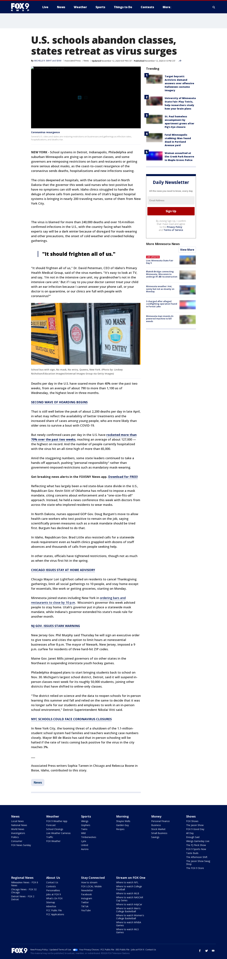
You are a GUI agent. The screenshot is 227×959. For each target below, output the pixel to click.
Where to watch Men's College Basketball (128, 910)
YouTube (86, 910)
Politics (15, 837)
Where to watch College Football (129, 888)
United (84, 845)
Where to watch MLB (127, 893)
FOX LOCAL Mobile (91, 886)
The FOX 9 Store (195, 868)
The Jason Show (195, 825)
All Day (190, 833)
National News (19, 825)
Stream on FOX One (130, 878)
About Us (53, 878)
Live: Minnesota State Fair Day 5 (159, 262)
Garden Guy (122, 825)
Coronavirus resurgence (45, 132)
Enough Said (192, 837)
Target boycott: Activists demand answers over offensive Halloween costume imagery (179, 83)
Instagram (86, 898)
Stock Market (158, 829)
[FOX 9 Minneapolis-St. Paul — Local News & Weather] (22, 7)
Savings (155, 837)
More (166, 7)
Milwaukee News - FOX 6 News (24, 884)
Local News (17, 821)
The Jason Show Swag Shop (198, 862)
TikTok (84, 906)
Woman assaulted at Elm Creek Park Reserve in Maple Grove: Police (179, 156)
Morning (122, 816)
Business (156, 825)
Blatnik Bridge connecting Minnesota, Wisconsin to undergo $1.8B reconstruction (161, 274)
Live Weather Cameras (58, 833)
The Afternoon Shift (196, 857)
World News (17, 829)
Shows (191, 816)
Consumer (16, 841)
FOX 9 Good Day (195, 829)
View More (187, 249)
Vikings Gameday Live (197, 841)
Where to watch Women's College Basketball (130, 917)
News (86, 60)
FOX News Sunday (21, 845)
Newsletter (87, 890)
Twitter (85, 902)
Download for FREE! (123, 477)
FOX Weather (53, 841)
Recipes (120, 829)
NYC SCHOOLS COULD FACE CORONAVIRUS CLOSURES (71, 719)
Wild (83, 833)
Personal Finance (160, 821)
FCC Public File (54, 910)
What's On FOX (54, 898)
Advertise (51, 906)
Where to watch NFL (127, 882)
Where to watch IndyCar (129, 904)
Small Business (159, 833)
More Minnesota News (163, 244)
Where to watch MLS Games (127, 931)
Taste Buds (192, 853)
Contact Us (52, 882)
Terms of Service (173, 230)
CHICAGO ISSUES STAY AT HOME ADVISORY (63, 570)
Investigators (18, 833)
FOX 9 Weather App (56, 821)
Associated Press (72, 60)
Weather (52, 816)
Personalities (53, 890)
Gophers (85, 825)
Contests (51, 886)
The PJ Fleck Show (196, 845)
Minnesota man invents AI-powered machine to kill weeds (160, 319)
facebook (200, 950)
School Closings (54, 829)
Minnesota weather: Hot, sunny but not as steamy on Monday (160, 289)
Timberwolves (88, 837)
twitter (206, 950)
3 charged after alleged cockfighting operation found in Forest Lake (161, 304)
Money (156, 816)
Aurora (84, 849)
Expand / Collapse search (214, 7)
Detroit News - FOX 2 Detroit (22, 898)
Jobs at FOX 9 (53, 894)
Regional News (22, 878)
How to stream (89, 882)
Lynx (83, 841)
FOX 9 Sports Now (196, 849)
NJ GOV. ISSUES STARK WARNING (55, 626)
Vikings (84, 821)
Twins (84, 829)
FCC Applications (55, 914)
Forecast (51, 825)
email (213, 950)
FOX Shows (192, 821)
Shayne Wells (123, 821)
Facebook (86, 894)
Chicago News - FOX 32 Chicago (24, 891)
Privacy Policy (174, 227)
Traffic (49, 837)
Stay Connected (93, 878)
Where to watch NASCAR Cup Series (129, 899)
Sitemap (50, 902)
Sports (86, 816)
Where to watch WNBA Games (128, 924)
